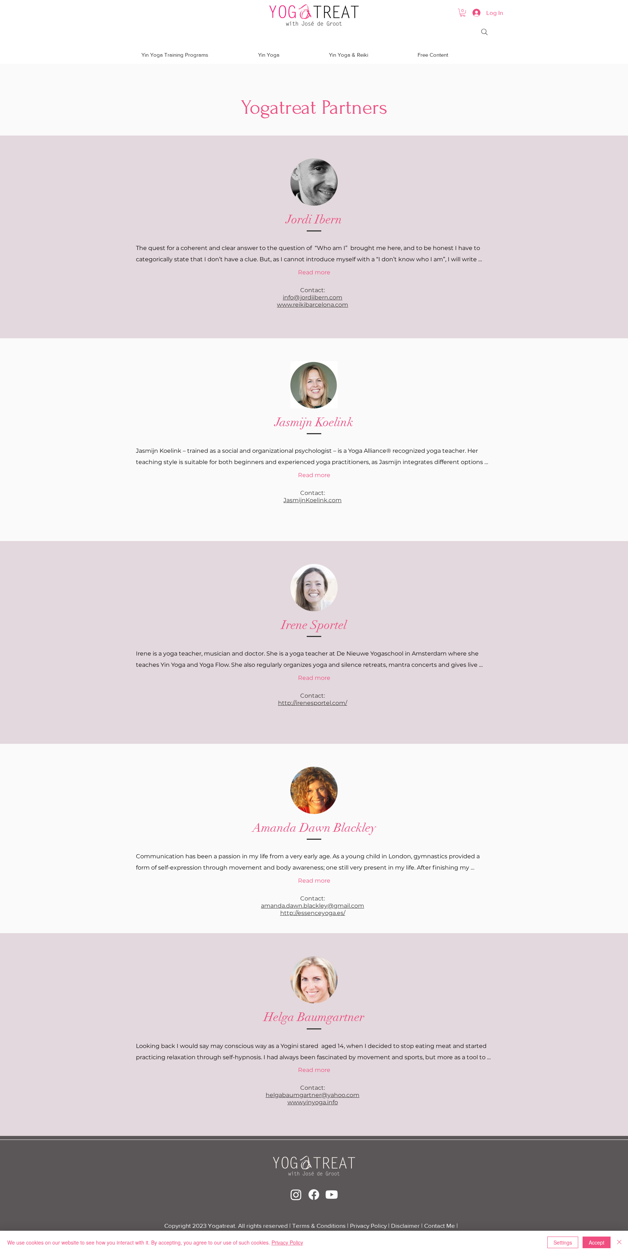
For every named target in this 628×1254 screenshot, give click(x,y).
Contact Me (440, 1225)
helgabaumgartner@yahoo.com (312, 1095)
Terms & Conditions (319, 1225)
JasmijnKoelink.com (312, 500)
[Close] (619, 1242)
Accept (596, 1242)
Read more (314, 272)
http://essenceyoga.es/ (312, 913)
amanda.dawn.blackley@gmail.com (312, 905)
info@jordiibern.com (312, 297)
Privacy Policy (369, 1225)
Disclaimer (405, 1225)
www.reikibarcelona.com (312, 304)
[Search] (484, 32)
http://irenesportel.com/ (312, 702)
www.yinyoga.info (312, 1102)
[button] (462, 13)
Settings (562, 1242)
